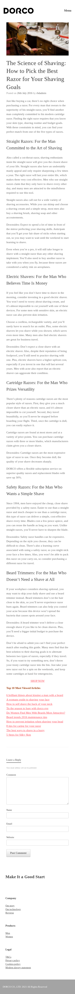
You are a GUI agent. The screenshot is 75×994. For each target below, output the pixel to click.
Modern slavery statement (18, 967)
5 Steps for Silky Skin (18, 734)
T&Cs (8, 957)
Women (9, 936)
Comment (11, 774)
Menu (67, 10)
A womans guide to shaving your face (28, 699)
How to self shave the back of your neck (29, 703)
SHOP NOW (38, 680)
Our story (10, 905)
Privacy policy (12, 960)
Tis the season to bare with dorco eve (27, 708)
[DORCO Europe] (19, 11)
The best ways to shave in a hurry (25, 730)
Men (7, 933)
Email (9, 823)
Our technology (13, 909)
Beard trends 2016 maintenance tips (26, 717)
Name (9, 810)
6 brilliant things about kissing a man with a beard (34, 695)
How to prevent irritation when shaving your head (34, 721)
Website (10, 837)
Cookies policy (13, 964)
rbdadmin (41, 93)
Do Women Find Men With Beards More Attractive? (35, 712)
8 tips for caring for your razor (23, 725)
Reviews (9, 912)
